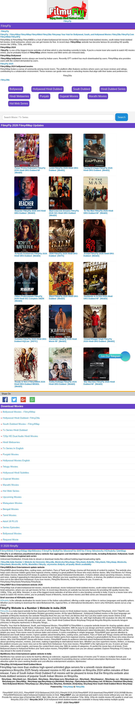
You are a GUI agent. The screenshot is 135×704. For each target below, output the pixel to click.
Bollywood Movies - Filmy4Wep (18, 411)
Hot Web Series (10, 491)
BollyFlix (58, 550)
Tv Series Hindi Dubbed (14, 430)
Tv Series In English (12, 448)
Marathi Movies (10, 484)
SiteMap (121, 550)
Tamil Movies (8, 515)
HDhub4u (110, 550)
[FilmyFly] (67, 18)
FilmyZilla (80, 687)
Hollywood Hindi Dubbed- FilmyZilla (20, 418)
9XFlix (80, 550)
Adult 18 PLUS (9, 521)
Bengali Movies (10, 509)
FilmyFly (6, 26)
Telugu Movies (9, 466)
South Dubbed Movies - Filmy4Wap (20, 424)
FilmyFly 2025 (6, 64)
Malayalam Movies (11, 503)
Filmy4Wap (20, 550)
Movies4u (98, 550)
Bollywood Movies (11, 533)
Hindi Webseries (10, 442)
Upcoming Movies (11, 497)
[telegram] (125, 356)
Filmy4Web (6, 550)
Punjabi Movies (10, 454)
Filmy (88, 550)
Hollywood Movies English (15, 460)
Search (121, 117)
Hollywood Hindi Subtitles (15, 472)
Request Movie (9, 539)
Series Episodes (10, 527)
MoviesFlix (70, 550)
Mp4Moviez (34, 550)
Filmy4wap (68, 687)
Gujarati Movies (10, 478)
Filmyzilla (4, 611)
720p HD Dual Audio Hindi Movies (19, 436)
